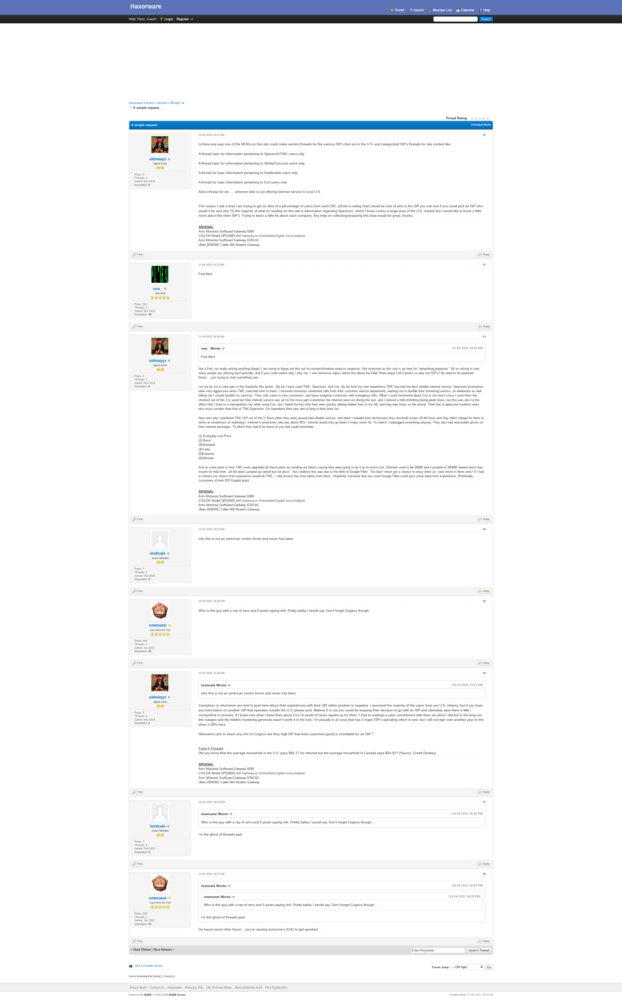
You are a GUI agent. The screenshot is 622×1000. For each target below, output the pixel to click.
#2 (484, 264)
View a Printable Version (149, 965)
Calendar (467, 10)
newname (158, 625)
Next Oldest (142, 949)
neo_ (157, 289)
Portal (399, 10)
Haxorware (174, 987)
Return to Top (194, 987)
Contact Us (157, 987)
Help (487, 10)
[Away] (170, 625)
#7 (484, 802)
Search (418, 10)
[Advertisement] (311, 60)
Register (183, 19)
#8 (484, 873)
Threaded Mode (481, 124)
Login (168, 19)
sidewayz (157, 159)
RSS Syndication (276, 987)
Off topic (175, 103)
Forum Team (138, 987)
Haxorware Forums (141, 103)
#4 (484, 529)
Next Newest (163, 949)
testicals (157, 553)
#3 (484, 336)
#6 (484, 673)
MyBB (147, 994)
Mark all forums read (248, 987)
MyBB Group (177, 994)
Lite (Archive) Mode (219, 987)
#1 (484, 134)
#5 (484, 601)
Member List (442, 10)
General (161, 103)
